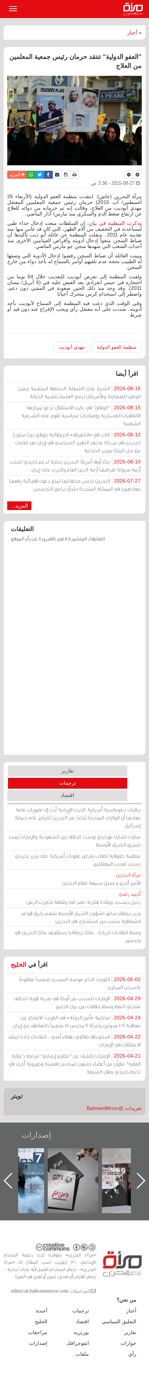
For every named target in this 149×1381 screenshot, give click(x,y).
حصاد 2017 (54, 1156)
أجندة (41, 1311)
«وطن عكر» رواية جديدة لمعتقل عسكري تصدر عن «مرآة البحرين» (108, 1169)
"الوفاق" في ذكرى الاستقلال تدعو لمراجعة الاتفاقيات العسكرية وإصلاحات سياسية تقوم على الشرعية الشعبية (81, 415)
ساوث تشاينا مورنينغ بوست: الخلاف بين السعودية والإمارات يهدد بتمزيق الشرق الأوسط (74, 840)
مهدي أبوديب (72, 347)
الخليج (18, 964)
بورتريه (81, 1332)
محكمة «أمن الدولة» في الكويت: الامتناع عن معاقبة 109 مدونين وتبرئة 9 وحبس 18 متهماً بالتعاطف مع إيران (77, 1021)
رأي (132, 1354)
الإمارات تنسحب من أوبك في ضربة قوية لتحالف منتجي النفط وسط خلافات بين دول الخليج (77, 1002)
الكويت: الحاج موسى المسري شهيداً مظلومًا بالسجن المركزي (80, 983)
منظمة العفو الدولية (116, 347)
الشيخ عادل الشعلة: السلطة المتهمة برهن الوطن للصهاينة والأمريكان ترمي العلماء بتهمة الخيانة (79, 392)
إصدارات (36, 1135)
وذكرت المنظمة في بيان (115, 223)
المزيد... (19, 506)
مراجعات (37, 1332)
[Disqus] (74, 652)
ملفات (82, 1354)
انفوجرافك (78, 1343)
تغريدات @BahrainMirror (114, 1108)
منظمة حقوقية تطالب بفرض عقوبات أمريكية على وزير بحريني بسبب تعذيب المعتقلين (78, 859)
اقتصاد (67, 795)
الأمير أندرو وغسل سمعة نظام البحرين (101, 878)
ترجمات (67, 783)
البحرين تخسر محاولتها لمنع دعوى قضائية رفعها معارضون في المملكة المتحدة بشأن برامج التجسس (75, 484)
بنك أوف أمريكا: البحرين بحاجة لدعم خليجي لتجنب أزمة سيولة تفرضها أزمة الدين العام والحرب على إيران (75, 465)
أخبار (132, 32)
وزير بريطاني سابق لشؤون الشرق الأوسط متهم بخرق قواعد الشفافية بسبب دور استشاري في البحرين (81, 917)
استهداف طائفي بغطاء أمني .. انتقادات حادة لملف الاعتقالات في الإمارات (74, 1040)
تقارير (67, 771)
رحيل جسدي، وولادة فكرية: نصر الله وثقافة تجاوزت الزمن (83, 898)
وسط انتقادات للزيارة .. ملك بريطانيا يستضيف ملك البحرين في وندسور (77, 936)
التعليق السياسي (119, 1321)
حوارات (128, 1343)
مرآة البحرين (134, 9)
